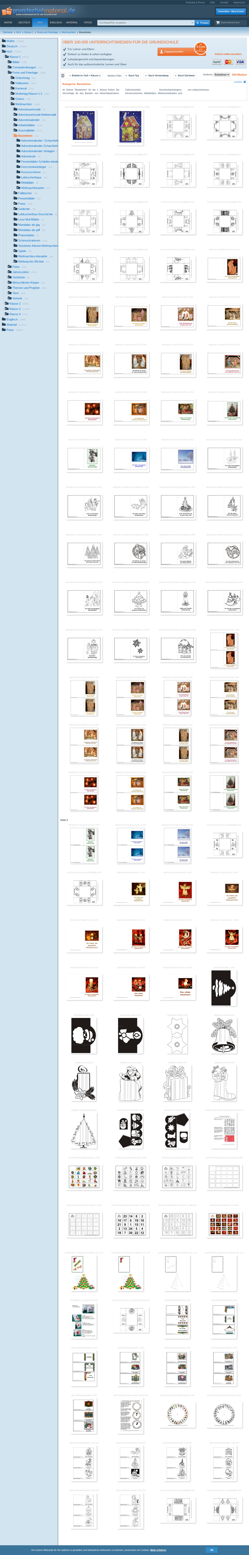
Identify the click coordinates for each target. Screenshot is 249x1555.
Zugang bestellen (184, 50)
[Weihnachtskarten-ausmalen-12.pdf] (178, 614)
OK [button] (212, 1550)
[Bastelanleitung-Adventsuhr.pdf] (130, 1433)
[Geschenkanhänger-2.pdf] (177, 1385)
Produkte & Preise (195, 2)
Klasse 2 (19, 303)
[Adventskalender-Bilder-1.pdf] (84, 1189)
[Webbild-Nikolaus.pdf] (130, 1100)
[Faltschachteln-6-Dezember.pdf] (84, 186)
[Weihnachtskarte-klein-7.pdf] (130, 762)
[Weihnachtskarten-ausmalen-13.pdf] (224, 614)
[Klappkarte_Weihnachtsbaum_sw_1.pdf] (177, 1290)
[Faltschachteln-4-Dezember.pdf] (224, 138)
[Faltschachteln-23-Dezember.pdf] (84, 233)
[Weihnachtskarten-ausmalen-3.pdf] (131, 519)
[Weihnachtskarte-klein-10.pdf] (84, 810)
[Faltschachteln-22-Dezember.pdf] (178, 186)
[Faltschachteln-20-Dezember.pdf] (224, 233)
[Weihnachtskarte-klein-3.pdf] (130, 715)
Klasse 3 (20, 308)
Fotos (88, 22)
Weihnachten (69, 32)
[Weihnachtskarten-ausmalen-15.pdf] (131, 661)
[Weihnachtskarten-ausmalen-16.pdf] (178, 661)
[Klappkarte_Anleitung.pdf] (84, 1338)
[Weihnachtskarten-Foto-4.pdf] (178, 328)
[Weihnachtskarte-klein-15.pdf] (130, 862)
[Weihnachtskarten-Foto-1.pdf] (224, 281)
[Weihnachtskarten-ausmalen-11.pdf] (131, 614)
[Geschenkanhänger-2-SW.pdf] (84, 1480)
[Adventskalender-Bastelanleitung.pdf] (224, 1148)
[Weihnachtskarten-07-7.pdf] (224, 951)
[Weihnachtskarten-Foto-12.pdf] (178, 423)
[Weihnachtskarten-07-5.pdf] (131, 951)
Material (72, 22)
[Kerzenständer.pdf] (177, 1052)
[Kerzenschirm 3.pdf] (130, 1052)
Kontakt (224, 2)
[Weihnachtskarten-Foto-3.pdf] (131, 328)
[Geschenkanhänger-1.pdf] (130, 1385)
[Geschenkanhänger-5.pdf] (177, 1338)
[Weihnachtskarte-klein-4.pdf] (177, 715)
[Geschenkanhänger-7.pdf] (84, 1385)
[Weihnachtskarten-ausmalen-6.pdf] (84, 566)
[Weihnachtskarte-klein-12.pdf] (177, 810)
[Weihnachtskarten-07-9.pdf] (131, 999)
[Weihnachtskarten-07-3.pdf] (224, 904)
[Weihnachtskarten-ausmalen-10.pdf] (84, 614)
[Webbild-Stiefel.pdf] (223, 1100)
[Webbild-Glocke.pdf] (223, 1052)
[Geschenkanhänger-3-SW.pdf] (130, 1528)
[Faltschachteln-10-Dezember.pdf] (178, 1522)
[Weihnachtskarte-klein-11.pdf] (130, 810)
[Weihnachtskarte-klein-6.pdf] (83, 762)
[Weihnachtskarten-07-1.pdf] (131, 904)
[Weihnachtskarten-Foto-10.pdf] (84, 423)
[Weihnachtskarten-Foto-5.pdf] (224, 328)
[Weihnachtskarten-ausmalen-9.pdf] (224, 566)
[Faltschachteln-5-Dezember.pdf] (131, 186)
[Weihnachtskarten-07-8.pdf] (84, 999)
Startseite (8, 32)
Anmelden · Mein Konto (231, 11)
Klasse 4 (19, 314)
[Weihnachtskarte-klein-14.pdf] (84, 862)
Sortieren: (208, 74)
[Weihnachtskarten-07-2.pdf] (178, 904)
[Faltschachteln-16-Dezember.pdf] (224, 856)
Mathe (8, 22)
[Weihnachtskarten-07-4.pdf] (84, 951)
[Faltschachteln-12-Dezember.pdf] (224, 1522)
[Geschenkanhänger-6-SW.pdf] (130, 1480)
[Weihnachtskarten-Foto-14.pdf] (84, 471)
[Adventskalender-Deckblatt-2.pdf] (84, 1237)
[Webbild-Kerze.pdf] (83, 1100)
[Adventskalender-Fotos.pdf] (224, 1237)
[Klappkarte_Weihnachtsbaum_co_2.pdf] (130, 1290)
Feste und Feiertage (47, 32)
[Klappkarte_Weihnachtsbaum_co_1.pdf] (84, 1290)
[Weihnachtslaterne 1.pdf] (130, 1148)
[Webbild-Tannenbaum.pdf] (83, 1148)
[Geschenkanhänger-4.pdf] (84, 1433)
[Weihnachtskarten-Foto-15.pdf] (131, 471)
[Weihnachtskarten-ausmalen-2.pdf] (84, 519)
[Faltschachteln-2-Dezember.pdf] (178, 233)
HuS (40, 22)
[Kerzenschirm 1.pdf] (223, 1005)
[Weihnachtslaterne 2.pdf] (177, 1148)
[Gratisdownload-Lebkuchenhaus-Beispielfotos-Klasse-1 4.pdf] (84, 144)
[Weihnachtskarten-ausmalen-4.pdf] (178, 519)
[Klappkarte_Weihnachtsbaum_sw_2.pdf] (224, 1290)
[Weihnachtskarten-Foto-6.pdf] (84, 376)
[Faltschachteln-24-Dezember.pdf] (131, 233)
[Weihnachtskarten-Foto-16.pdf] (178, 471)
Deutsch (24, 22)
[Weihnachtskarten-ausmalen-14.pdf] (84, 661)
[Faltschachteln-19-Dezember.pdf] (84, 904)
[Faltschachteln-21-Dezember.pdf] (84, 281)
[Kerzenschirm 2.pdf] (83, 1052)
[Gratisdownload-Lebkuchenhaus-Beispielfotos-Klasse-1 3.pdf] (130, 144)
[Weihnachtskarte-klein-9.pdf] (224, 762)
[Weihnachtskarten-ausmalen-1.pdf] (224, 471)
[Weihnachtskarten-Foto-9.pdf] (224, 376)
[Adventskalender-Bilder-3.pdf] (178, 1189)
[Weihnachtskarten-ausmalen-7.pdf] (131, 566)
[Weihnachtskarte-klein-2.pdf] (83, 715)
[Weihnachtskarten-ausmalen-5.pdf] (224, 519)
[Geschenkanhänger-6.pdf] (224, 1338)
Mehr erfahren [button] (158, 1550)
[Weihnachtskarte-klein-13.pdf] (223, 810)
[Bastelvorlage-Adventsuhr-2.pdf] (224, 1427)
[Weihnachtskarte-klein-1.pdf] (224, 667)
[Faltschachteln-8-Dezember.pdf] (178, 138)
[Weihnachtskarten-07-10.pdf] (178, 999)
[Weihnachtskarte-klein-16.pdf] (177, 862)
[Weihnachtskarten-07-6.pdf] (178, 951)
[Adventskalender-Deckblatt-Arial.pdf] (131, 1237)
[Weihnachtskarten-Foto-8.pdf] (178, 376)
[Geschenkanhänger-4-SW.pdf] (84, 1528)
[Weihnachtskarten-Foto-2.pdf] (84, 328)
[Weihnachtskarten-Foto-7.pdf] (131, 376)
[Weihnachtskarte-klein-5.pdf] (224, 715)
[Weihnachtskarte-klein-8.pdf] (177, 762)
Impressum (239, 2)
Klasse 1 (28, 32)
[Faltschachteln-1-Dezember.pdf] (224, 186)
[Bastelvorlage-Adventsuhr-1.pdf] (178, 1427)
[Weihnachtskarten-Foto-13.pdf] (224, 423)
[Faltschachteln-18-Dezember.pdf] (131, 281)
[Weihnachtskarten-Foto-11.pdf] (131, 423)
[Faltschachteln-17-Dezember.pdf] (178, 281)
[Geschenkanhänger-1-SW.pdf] (224, 1480)
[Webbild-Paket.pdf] (177, 1100)
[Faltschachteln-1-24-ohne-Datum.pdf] (131, 1332)
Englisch (56, 22)
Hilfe (212, 2)
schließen (238, 82)
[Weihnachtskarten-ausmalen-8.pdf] (178, 566)
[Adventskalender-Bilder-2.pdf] (131, 1189)
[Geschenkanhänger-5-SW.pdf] (177, 1480)
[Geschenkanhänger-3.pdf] (224, 1385)
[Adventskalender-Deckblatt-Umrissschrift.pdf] (178, 1237)
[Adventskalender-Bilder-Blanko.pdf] (224, 1189)
